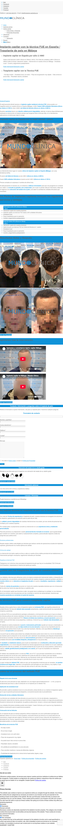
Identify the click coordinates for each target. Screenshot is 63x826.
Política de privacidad (27, 758)
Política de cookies (40, 758)
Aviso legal (17, 758)
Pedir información (8, 67)
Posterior (7, 101)
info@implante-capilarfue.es (29, 13)
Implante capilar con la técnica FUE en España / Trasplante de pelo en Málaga (30, 48)
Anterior (2, 101)
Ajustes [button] (32, 780)
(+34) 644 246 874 (11, 13)
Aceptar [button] (27, 780)
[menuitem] (33, 25)
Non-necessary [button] (4, 816)
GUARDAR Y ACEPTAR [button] (7, 825)
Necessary (5, 806)
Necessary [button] (3, 804)
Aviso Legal (12, 461)
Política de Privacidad (28, 461)
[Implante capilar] (12, 22)
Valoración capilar (19, 67)
